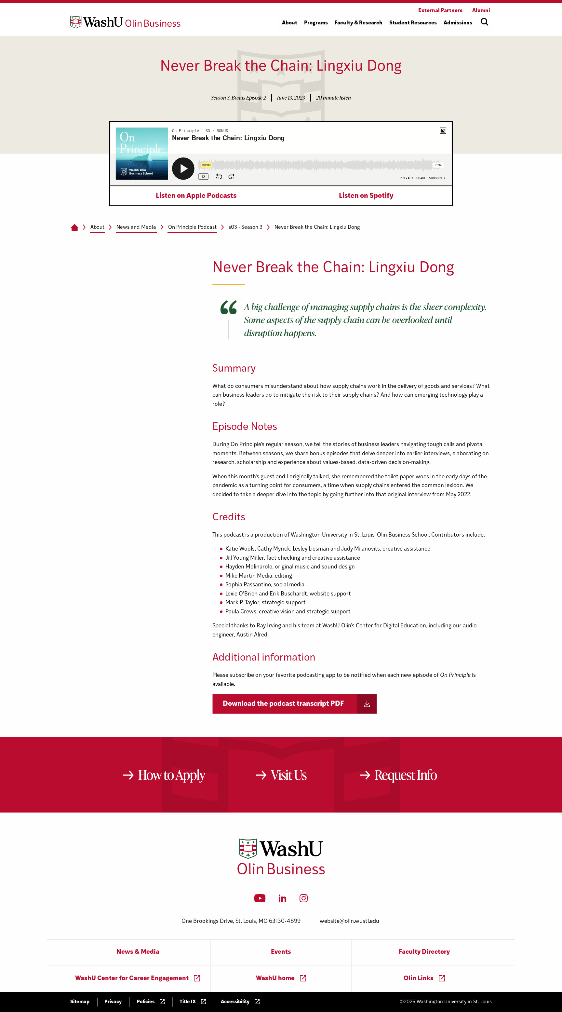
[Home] (74, 227)
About (97, 227)
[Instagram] (304, 900)
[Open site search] (484, 22)
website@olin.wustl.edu (349, 921)
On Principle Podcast (192, 227)
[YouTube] (260, 900)
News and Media (136, 227)
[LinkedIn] (283, 900)
